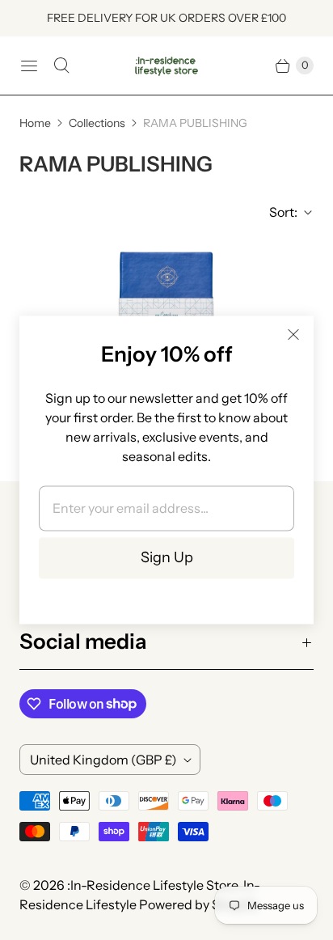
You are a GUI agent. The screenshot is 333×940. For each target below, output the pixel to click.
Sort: (278, 212)
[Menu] (29, 65)
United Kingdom (103, 760)
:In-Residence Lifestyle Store (152, 885)
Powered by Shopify (198, 904)
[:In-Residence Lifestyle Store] (166, 66)
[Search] (61, 65)
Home (35, 123)
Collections (97, 123)
